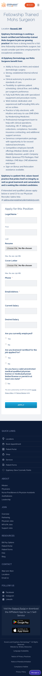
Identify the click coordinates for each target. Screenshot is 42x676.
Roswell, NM (16, 29)
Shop (8, 454)
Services (9, 460)
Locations (10, 439)
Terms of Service (21, 393)
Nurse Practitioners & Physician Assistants (18, 493)
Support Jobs (7, 528)
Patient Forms (11, 465)
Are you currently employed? (19, 333)
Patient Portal (11, 449)
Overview (5, 514)
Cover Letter (11, 261)
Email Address (12, 292)
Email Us (5, 578)
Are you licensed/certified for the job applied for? (21, 351)
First (7, 227)
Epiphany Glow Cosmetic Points (18, 470)
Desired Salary (12, 319)
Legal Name (11, 214)
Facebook (9, 592)
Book (30, 5)
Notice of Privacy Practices (21, 656)
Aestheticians (7, 496)
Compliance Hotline (21, 667)
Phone (8, 278)
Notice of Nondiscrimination (21, 662)
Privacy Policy (21, 672)
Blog (3, 557)
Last (7, 239)
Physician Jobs (7, 521)
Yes (9, 339)
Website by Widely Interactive (21, 647)
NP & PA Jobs (7, 525)
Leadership (6, 500)
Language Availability (21, 651)
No (9, 345)
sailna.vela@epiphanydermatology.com (21, 200)
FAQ (3, 553)
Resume (9, 243)
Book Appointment (13, 444)
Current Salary (12, 305)
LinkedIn (8, 599)
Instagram (9, 596)
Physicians (6, 489)
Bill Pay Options (8, 542)
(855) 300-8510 (8, 571)
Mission (5, 485)
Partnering (6, 518)
